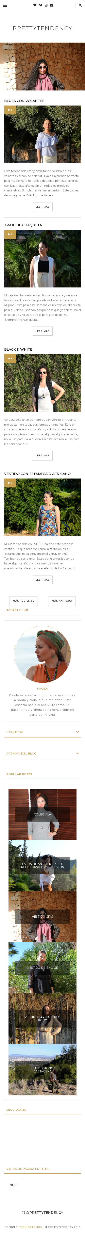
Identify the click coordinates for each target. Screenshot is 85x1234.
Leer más (43, 206)
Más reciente (23, 600)
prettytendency (42, 28)
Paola (42, 688)
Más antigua (62, 600)
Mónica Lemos (31, 1226)
